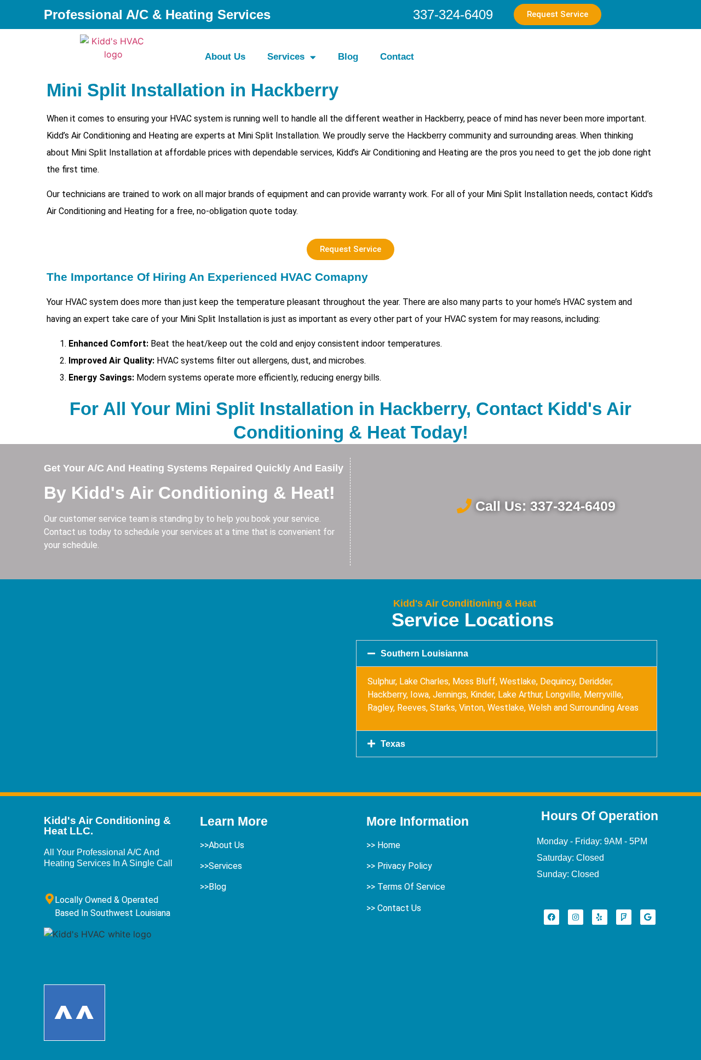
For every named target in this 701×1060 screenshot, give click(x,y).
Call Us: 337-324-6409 (545, 506)
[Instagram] (575, 917)
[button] (507, 653)
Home (388, 845)
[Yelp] (599, 917)
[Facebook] (551, 917)
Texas (393, 743)
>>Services (221, 866)
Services (285, 56)
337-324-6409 (453, 14)
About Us (225, 56)
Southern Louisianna (424, 653)
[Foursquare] (623, 917)
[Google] (648, 917)
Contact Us (399, 908)
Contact (397, 56)
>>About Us (222, 845)
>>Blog (213, 887)
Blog (348, 56)
